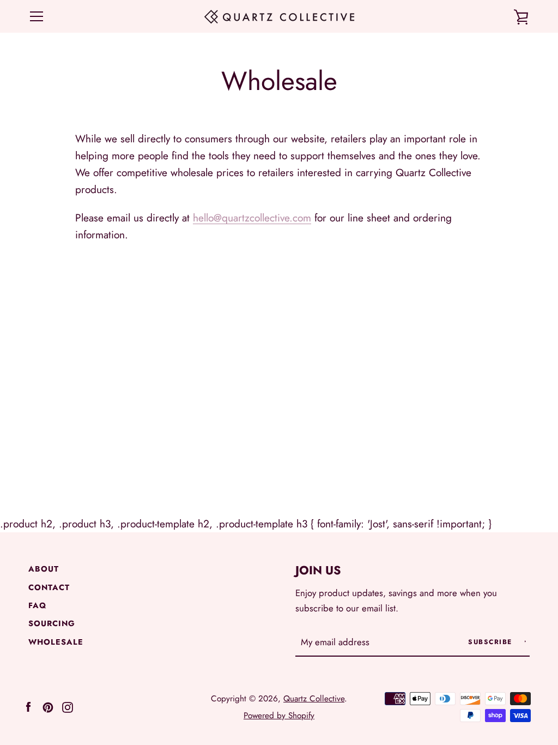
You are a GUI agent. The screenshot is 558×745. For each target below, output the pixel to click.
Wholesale (55, 641)
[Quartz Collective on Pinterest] (48, 705)
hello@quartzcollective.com (252, 217)
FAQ (37, 605)
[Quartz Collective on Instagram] (67, 705)
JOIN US (318, 570)
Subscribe (491, 642)
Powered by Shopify (279, 716)
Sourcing (51, 623)
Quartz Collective (313, 699)
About (43, 568)
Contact (49, 587)
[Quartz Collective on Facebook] (28, 705)
